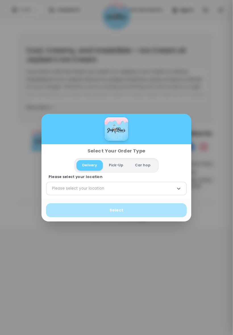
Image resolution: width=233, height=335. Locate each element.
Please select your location (76, 177)
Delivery (89, 165)
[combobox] (52, 188)
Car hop (143, 165)
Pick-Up (116, 165)
